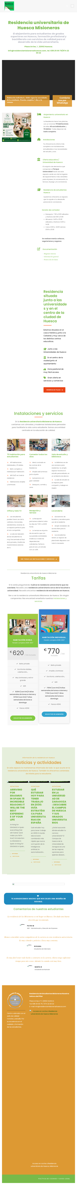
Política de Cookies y (48, 1179)
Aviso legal (64, 1179)
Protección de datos (51, 260)
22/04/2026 (14, 786)
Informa (15, 853)
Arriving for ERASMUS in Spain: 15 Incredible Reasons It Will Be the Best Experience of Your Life (17, 804)
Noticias (16, 856)
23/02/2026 (56, 786)
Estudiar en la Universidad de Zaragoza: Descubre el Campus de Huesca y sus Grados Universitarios (59, 806)
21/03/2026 (35, 786)
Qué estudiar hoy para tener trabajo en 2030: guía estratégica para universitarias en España (38, 806)
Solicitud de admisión (23, 718)
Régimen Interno (50, 254)
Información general (51, 257)
